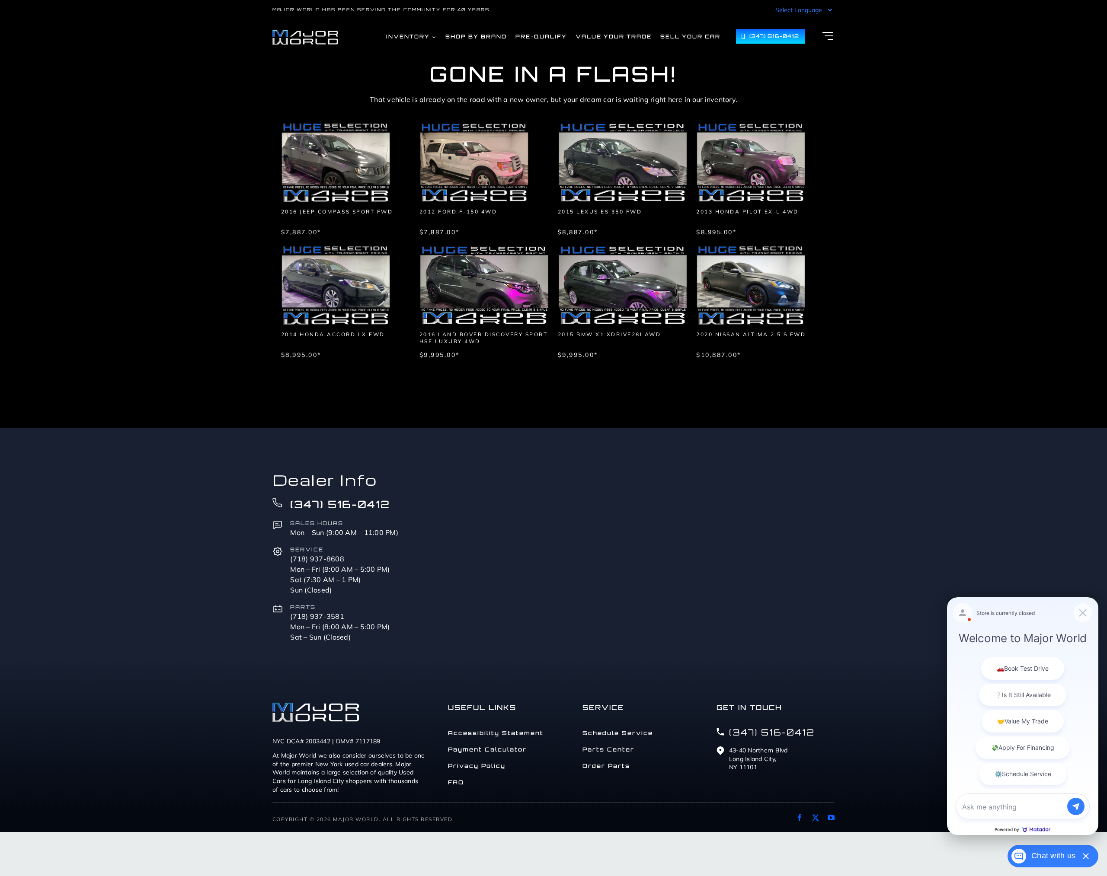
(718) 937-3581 (317, 616)
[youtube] (831, 817)
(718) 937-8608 (317, 558)
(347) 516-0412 (340, 504)
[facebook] (799, 817)
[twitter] (815, 817)
